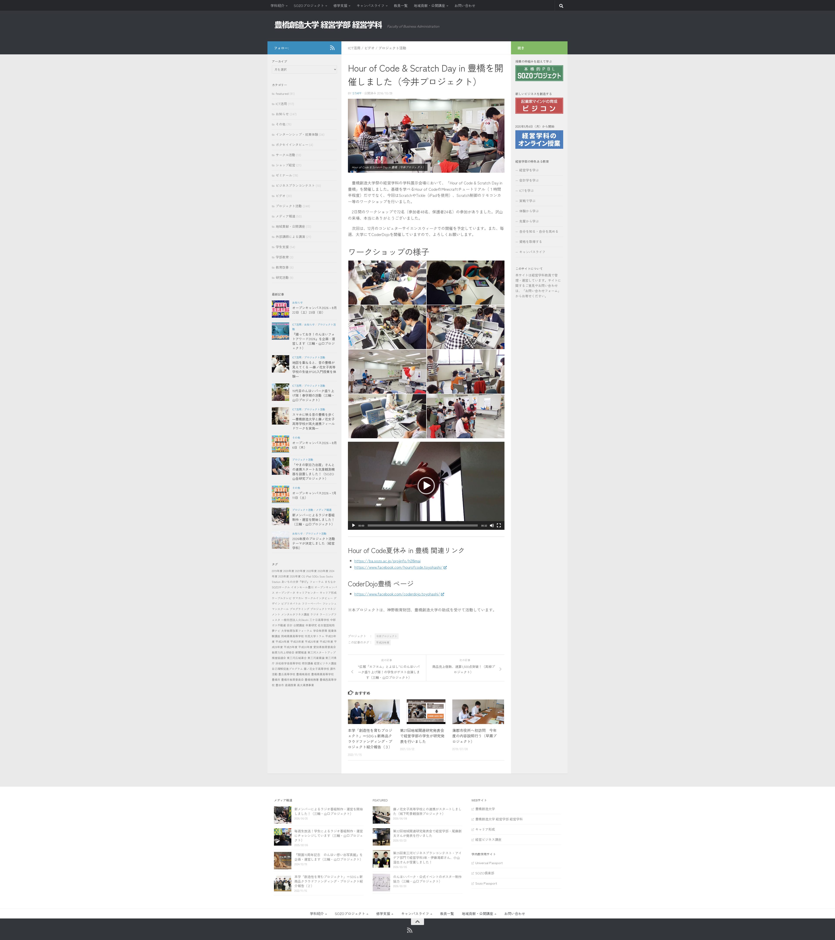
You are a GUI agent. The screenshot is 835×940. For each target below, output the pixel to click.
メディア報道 (285, 216)
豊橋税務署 (312, 679)
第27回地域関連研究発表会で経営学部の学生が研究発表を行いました (422, 736)
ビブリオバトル (291, 603)
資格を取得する (530, 241)
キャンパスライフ (370, 5)
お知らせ (282, 114)
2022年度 (311, 571)
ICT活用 (354, 47)
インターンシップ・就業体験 (297, 134)
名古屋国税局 (326, 625)
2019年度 (277, 571)
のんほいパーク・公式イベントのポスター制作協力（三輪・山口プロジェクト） (427, 878)
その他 (281, 124)
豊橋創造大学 (485, 808)
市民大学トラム (314, 636)
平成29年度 (290, 647)
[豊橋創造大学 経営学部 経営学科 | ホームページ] (328, 25)
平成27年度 (326, 641)
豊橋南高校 (303, 674)
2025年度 (283, 576)
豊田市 (280, 685)
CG (303, 576)
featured (282, 93)
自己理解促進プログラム (287, 669)
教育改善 (282, 267)
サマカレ (298, 598)
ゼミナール (284, 175)
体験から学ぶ (529, 211)
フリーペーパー (312, 603)
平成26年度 (312, 641)
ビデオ (369, 47)
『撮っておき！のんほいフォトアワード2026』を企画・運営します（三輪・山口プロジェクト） (313, 341)
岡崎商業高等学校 (292, 636)
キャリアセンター (307, 592)
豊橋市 (276, 679)
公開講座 (299, 625)
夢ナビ (276, 631)
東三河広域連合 (297, 658)
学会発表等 (320, 631)
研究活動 (282, 277)
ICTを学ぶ (526, 190)
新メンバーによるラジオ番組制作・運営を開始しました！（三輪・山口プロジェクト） (313, 519)
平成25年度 (297, 641)
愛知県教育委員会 (324, 647)
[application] (426, 486)
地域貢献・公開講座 (429, 5)
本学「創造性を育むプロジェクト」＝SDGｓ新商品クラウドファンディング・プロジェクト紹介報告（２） (328, 881)
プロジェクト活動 (392, 47)
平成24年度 (282, 641)
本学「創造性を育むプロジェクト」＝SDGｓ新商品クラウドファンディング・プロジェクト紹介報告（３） (370, 739)
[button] (426, 485)
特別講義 (307, 663)
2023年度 (323, 571)
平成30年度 (305, 647)
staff (357, 93)
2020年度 (288, 571)
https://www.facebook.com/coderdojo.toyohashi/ (397, 594)
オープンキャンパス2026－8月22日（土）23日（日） (314, 309)
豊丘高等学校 (286, 674)
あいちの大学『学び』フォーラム (302, 582)
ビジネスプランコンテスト (295, 185)
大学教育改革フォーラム (296, 631)
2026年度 (295, 576)
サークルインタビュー (319, 598)
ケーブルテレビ (282, 598)
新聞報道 (301, 652)
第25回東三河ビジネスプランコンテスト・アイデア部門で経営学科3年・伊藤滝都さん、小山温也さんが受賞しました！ (427, 857)
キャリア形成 (328, 592)
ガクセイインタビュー (292, 144)
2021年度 (300, 571)
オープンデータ (285, 592)
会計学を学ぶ (529, 180)
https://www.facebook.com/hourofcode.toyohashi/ (398, 567)
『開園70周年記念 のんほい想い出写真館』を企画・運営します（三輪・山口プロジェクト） (328, 856)
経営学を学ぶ (529, 170)
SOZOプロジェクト (309, 5)
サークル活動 (285, 154)
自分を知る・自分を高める (538, 231)
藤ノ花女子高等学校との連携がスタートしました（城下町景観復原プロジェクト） (427, 811)
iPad (308, 576)
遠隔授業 (290, 685)
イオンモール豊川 (302, 587)
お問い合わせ (464, 5)
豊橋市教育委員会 (292, 679)
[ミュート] (492, 525)
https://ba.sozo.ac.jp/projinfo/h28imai (387, 561)
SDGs (315, 576)
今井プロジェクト (386, 636)
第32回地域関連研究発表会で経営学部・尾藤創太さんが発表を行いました (427, 833)
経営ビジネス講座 (325, 663)
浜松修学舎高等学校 (288, 663)
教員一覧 (401, 5)
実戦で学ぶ (527, 200)
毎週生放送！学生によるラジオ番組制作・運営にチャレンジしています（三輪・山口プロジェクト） (328, 835)
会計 (289, 625)
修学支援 (340, 5)
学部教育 (282, 257)
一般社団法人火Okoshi (295, 620)
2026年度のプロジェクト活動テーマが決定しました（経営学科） (313, 543)
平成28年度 (382, 642)
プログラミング (299, 609)
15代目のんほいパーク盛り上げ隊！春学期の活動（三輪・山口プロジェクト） (313, 395)
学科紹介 (277, 5)
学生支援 (282, 246)
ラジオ (314, 614)
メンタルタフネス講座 (295, 614)
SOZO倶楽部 (484, 873)
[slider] (423, 525)
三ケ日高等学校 (319, 620)
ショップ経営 (285, 165)
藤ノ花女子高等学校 (316, 669)
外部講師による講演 (290, 236)
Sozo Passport (486, 883)
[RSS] (332, 47)
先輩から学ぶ (529, 221)
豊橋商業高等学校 (322, 674)
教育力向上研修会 (283, 652)
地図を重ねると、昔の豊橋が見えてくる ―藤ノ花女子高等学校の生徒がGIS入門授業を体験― (314, 369)
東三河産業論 (315, 658)
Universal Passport (489, 862)
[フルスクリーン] (499, 525)
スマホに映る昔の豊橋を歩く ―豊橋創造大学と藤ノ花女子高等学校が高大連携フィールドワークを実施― (313, 421)
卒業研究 (311, 625)
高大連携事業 (305, 685)
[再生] (353, 525)
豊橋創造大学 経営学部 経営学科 (499, 819)
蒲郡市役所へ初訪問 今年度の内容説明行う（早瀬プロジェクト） (474, 736)
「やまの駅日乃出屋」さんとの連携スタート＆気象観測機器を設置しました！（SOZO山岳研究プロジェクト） (313, 471)
